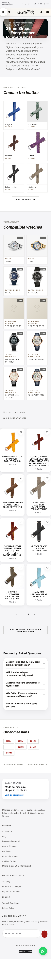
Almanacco (7, 831)
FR (41, 4)
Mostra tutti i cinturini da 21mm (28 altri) (25, 630)
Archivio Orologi (9, 861)
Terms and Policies (25, 951)
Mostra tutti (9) (25, 199)
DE (35, 4)
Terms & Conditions (10, 903)
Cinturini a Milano (10, 856)
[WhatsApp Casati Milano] (43, 951)
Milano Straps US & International (16, 866)
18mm (8, 741)
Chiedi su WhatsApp (16, 418)
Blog (4, 836)
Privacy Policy (8, 908)
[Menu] (3, 12)
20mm (33, 741)
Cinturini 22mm (36, 765)
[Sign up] (44, 934)
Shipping (6, 881)
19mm (20, 741)
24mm (33, 747)
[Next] (35, 614)
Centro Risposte (9, 846)
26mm (9, 753)
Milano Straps (29, 945)
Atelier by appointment (7, 4)
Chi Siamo (6, 851)
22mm (21, 747)
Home (8, 23)
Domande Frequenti (11, 841)
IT (22, 4)
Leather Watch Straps (22, 23)
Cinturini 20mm (15, 765)
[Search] (9, 12)
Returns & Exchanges (11, 886)
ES (47, 4)
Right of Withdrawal (11, 891)
